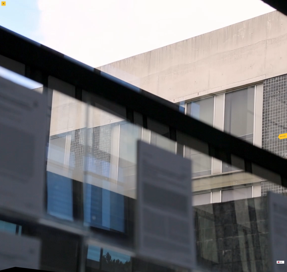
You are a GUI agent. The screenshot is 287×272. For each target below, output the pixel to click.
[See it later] (282, 136)
